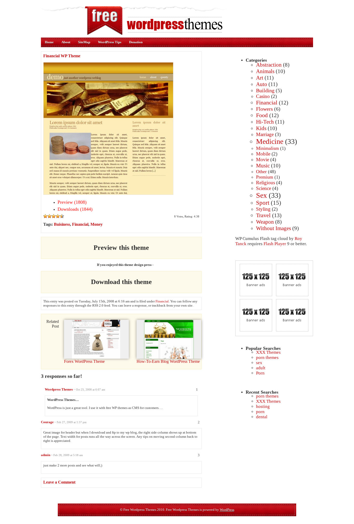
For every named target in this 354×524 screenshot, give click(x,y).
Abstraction (269, 65)
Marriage (265, 134)
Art (259, 78)
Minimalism (267, 148)
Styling (263, 209)
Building (265, 90)
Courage (47, 422)
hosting (263, 406)
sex (259, 362)
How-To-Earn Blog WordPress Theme (168, 361)
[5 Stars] (62, 216)
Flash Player (275, 243)
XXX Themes (268, 352)
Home (49, 42)
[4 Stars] (58, 216)
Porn (260, 373)
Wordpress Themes (59, 389)
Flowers (264, 109)
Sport (262, 203)
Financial (266, 102)
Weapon (265, 222)
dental (261, 416)
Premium (264, 177)
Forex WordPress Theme (84, 361)
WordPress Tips (109, 42)
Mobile (263, 154)
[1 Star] (45, 216)
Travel (263, 215)
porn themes (267, 357)
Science (263, 188)
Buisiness (62, 224)
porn (260, 411)
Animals (265, 71)
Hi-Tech (265, 122)
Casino (263, 96)
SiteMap (84, 42)
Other (261, 171)
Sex (261, 195)
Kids (261, 128)
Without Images (273, 228)
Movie (262, 159)
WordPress (227, 510)
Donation (136, 42)
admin (45, 455)
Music (263, 165)
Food (262, 115)
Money (96, 224)
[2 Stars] (49, 216)
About (65, 42)
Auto (261, 84)
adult (260, 367)
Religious (265, 182)
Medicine (269, 141)
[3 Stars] (54, 216)
